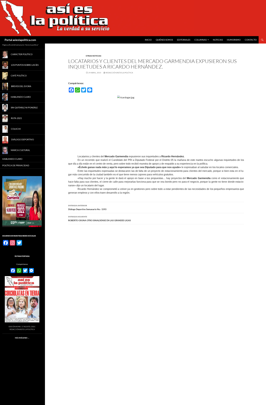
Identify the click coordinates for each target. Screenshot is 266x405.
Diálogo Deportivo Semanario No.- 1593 (87, 207)
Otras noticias (93, 56)
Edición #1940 (14, 327)
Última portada (22, 256)
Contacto (251, 39)
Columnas (200, 39)
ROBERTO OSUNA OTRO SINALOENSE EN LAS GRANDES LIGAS (99, 218)
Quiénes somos (164, 39)
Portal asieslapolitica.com (20, 40)
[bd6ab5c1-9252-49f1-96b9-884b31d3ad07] (22, 201)
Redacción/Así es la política (119, 72)
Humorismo (234, 39)
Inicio (148, 39)
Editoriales (183, 39)
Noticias (218, 39)
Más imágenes (22, 338)
